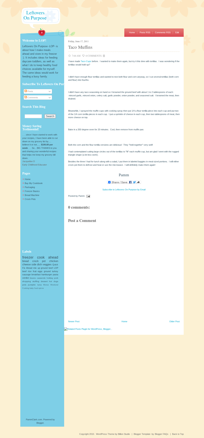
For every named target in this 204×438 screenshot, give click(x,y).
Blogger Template (142, 434)
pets (24, 285)
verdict (25, 278)
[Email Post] (87, 196)
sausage (26, 274)
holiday (50, 278)
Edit (177, 32)
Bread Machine (32, 195)
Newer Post (73, 321)
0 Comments (94, 55)
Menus (46, 285)
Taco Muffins (80, 47)
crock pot (39, 261)
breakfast (36, 274)
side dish (36, 264)
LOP (56, 268)
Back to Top (178, 434)
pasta (55, 274)
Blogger (40, 423)
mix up (36, 268)
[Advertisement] (42, 225)
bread (25, 261)
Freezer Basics (32, 191)
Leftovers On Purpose (33, 15)
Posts (30, 91)
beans (33, 278)
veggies (47, 264)
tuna (39, 285)
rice (29, 271)
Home (132, 32)
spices (41, 288)
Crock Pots (30, 199)
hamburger (46, 274)
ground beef (47, 268)
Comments (32, 97)
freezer (27, 257)
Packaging (30, 187)
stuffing (35, 281)
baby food (34, 288)
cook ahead (47, 257)
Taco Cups (86, 61)
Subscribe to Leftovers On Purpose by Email (123, 189)
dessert (44, 281)
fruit (34, 271)
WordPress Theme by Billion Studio (113, 434)
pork (56, 278)
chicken (53, 261)
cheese (26, 264)
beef (24, 271)
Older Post (174, 321)
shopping (26, 281)
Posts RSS (145, 32)
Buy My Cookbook (34, 183)
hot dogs (53, 281)
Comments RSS (163, 32)
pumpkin (32, 285)
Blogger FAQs (161, 434)
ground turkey (51, 271)
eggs (40, 271)
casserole (41, 278)
